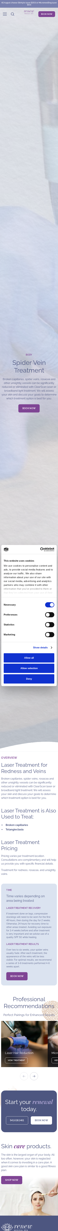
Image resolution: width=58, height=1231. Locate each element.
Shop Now (11, 1180)
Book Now (29, 408)
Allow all (29, 657)
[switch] (49, 614)
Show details (40, 647)
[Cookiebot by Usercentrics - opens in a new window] (41, 549)
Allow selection (29, 668)
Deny (29, 678)
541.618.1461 (17, 1120)
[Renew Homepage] (29, 14)
